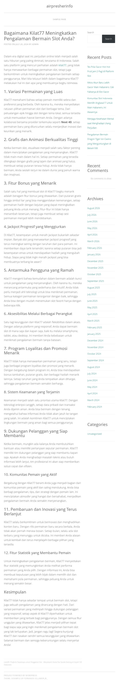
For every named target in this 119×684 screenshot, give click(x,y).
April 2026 (92, 234)
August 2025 (93, 287)
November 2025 (95, 267)
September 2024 (95, 360)
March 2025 (93, 320)
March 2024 (93, 400)
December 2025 (95, 261)
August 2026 (93, 208)
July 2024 (92, 373)
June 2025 (92, 300)
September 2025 (95, 281)
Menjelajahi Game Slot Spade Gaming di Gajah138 (62, 662)
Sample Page (59, 19)
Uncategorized (94, 433)
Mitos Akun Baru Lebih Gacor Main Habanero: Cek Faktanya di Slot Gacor (100, 87)
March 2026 (93, 241)
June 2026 (92, 221)
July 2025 (92, 294)
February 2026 (94, 247)
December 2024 (95, 340)
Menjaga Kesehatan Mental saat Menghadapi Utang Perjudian (100, 123)
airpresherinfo (59, 6)
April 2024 (92, 393)
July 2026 (92, 214)
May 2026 (92, 228)
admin (35, 44)
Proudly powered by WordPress (20, 675)
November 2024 (95, 347)
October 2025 (94, 274)
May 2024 (92, 386)
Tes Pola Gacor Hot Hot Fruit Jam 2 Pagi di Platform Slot (100, 71)
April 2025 (92, 314)
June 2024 (92, 380)
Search (90, 32)
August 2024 (93, 367)
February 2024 (94, 406)
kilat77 (62, 65)
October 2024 (94, 353)
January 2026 (94, 254)
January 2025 (94, 333)
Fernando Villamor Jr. (35, 678)
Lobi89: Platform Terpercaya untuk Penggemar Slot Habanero (23, 663)
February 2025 (94, 327)
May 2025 (92, 307)
